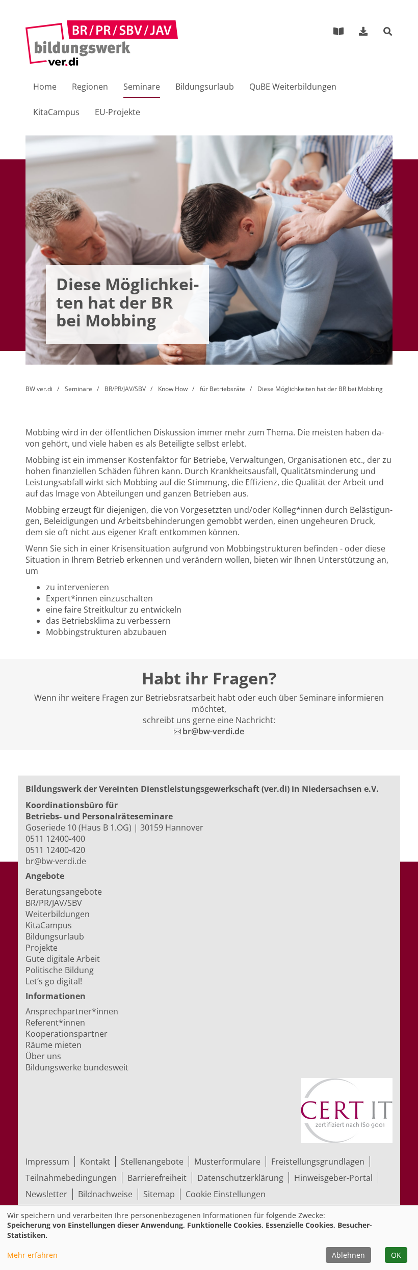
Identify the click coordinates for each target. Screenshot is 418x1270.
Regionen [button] (90, 86)
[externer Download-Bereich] (363, 31)
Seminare (78, 388)
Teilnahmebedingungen (71, 1177)
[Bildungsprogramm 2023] (338, 31)
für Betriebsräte (222, 388)
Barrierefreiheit (157, 1177)
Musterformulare (227, 1161)
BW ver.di (39, 388)
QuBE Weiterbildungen (292, 86)
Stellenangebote (152, 1161)
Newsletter (46, 1194)
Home (45, 86)
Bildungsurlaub (204, 86)
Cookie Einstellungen (226, 1194)
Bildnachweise (105, 1194)
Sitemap (159, 1194)
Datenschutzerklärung (240, 1177)
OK (396, 1255)
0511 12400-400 (55, 838)
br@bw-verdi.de (213, 731)
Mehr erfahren (32, 1255)
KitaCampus (56, 112)
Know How (173, 388)
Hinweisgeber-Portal (333, 1177)
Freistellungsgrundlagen (317, 1161)
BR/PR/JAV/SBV (125, 388)
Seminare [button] (141, 86)
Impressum (47, 1161)
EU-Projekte (117, 112)
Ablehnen (348, 1255)
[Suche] (388, 32)
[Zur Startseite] (101, 43)
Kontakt (95, 1161)
